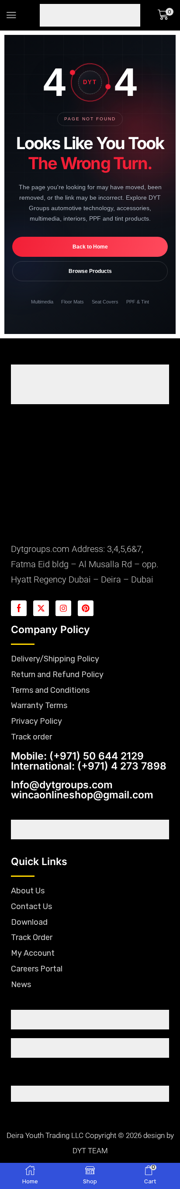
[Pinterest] (85, 608)
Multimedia (42, 301)
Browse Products (90, 271)
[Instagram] (63, 608)
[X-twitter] (41, 608)
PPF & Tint (137, 301)
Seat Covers (105, 301)
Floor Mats (72, 301)
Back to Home (90, 247)
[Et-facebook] (19, 608)
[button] (11, 15)
